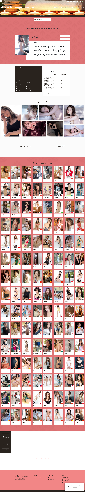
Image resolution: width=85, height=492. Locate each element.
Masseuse (56, 7)
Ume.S (34, 405)
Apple (3, 301)
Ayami (56, 388)
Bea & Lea (14, 318)
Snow (13, 266)
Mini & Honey (26, 388)
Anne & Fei (35, 318)
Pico (66, 232)
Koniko (77, 266)
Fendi (3, 214)
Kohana (56, 197)
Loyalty (78, 7)
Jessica (45, 301)
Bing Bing (78, 232)
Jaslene (24, 197)
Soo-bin (77, 214)
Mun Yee (35, 422)
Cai (23, 266)
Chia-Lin (14, 249)
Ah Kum (24, 422)
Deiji (77, 197)
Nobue (3, 336)
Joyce (3, 180)
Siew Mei (67, 249)
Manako (14, 197)
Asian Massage (21, 476)
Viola (77, 180)
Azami (24, 284)
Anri (77, 336)
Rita (55, 353)
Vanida (77, 249)
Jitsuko (56, 318)
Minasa (66, 336)
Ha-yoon (24, 249)
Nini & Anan (36, 388)
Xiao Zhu (57, 422)
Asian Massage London (17, 7)
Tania (66, 197)
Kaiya (3, 284)
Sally (45, 249)
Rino (45, 336)
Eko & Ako (35, 353)
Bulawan (35, 232)
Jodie (24, 214)
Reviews (67, 7)
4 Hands (62, 7)
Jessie (56, 249)
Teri (13, 422)
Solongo (77, 370)
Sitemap (35, 482)
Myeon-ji (3, 249)
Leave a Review (60, 146)
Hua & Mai (25, 318)
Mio (77, 388)
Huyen (66, 422)
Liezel (3, 197)
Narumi (66, 388)
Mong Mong (67, 284)
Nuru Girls (46, 388)
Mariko (3, 405)
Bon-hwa (46, 353)
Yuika (66, 266)
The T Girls (46, 197)
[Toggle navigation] (52, 7)
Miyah (45, 214)
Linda (3, 232)
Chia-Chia (35, 214)
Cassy (56, 370)
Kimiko (66, 318)
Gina (77, 284)
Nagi (34, 266)
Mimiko (56, 266)
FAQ (83, 7)
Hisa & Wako (15, 353)
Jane (56, 284)
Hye (23, 232)
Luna (66, 353)
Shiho (13, 180)
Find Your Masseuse (38, 19)
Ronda (45, 370)
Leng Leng (67, 370)
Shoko (13, 405)
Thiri (56, 214)
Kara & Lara (14, 388)
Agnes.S (56, 405)
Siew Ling (14, 214)
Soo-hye (56, 301)
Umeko (3, 266)
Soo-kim (35, 301)
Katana (77, 318)
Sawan (45, 422)
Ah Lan (34, 284)
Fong (66, 405)
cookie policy (75, 487)
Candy (24, 370)
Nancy (24, 301)
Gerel (66, 301)
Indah (45, 284)
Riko (45, 266)
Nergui (56, 232)
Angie (34, 197)
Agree (72, 489)
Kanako (56, 336)
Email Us (51, 477)
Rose (3, 318)
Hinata (24, 405)
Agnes (24, 180)
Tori (13, 336)
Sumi (45, 180)
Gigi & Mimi (4, 388)
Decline (76, 489)
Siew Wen (67, 180)
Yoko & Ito (25, 353)
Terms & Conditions (37, 477)
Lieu (2, 422)
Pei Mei (66, 214)
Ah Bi (77, 422)
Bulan (45, 405)
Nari (45, 232)
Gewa (77, 405)
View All (5, 449)
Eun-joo (77, 301)
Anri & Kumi (4, 353)
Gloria (34, 370)
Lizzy (34, 249)
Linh (77, 353)
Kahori (13, 284)
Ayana (56, 180)
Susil (13, 370)
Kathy (13, 301)
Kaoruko (35, 336)
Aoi (34, 180)
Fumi (45, 318)
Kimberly (3, 370)
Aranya (13, 232)
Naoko (24, 336)
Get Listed (73, 7)
